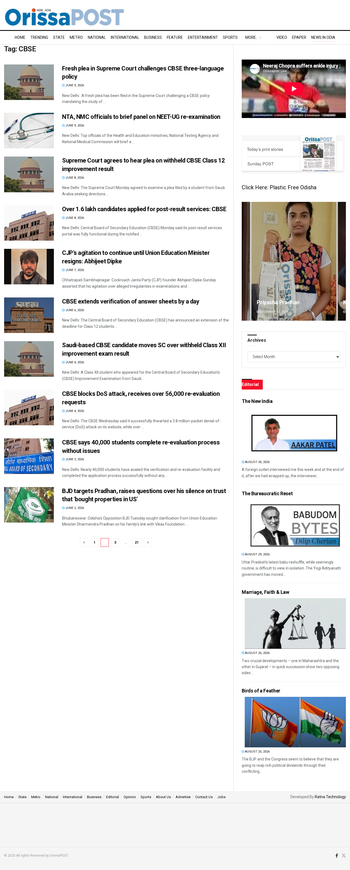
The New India (257, 401)
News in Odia (323, 37)
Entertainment (203, 37)
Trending (39, 37)
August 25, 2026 (257, 751)
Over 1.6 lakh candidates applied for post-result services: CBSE (144, 209)
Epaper (299, 37)
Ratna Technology (330, 797)
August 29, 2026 (257, 554)
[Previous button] (246, 261)
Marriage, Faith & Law (265, 592)
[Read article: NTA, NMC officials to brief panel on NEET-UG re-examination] (29, 130)
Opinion (130, 797)
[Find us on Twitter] (344, 856)
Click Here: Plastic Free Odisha (279, 187)
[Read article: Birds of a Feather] (295, 722)
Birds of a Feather (261, 691)
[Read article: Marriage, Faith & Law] (295, 623)
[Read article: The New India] (295, 432)
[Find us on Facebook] (337, 856)
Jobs (221, 797)
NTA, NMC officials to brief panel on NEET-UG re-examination (141, 116)
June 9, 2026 (74, 85)
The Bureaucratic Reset (267, 493)
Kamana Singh (274, 302)
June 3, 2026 (74, 459)
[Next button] (342, 261)
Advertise (183, 797)
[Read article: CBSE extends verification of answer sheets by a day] (29, 315)
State (59, 37)
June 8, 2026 (74, 177)
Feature (175, 37)
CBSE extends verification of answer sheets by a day (130, 301)
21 (137, 542)
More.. (251, 37)
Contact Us (204, 797)
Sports (230, 37)
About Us (163, 797)
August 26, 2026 (257, 653)
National (97, 37)
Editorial (112, 797)
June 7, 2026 (74, 270)
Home (20, 37)
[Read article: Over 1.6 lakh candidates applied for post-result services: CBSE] (29, 223)
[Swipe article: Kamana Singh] (293, 261)
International (125, 37)
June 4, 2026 (74, 362)
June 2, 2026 (74, 508)
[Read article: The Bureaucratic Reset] (295, 525)
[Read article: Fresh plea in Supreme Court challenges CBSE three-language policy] (29, 82)
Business (153, 37)
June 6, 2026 (74, 310)
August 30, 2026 (257, 462)
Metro (76, 37)
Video (281, 37)
